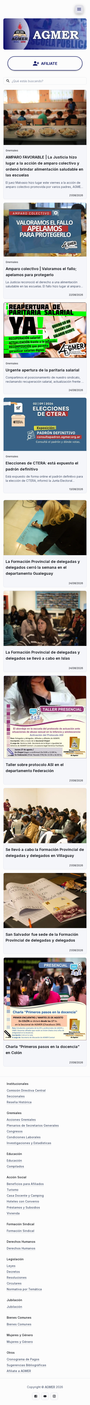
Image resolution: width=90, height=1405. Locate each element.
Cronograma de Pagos (23, 1359)
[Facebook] (36, 1396)
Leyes (11, 1266)
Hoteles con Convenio (23, 1201)
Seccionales (16, 1096)
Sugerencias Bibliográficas (26, 1365)
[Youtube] (45, 1396)
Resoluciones (17, 1277)
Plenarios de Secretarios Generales (33, 1125)
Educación (14, 1160)
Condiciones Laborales (24, 1137)
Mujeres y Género (20, 1341)
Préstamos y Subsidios (23, 1207)
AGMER (50, 1387)
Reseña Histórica (19, 1102)
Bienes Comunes (19, 1324)
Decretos (13, 1271)
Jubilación (14, 1306)
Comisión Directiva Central (26, 1090)
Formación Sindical (20, 1231)
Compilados (15, 1166)
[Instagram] (54, 1396)
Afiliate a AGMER (19, 1371)
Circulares (14, 1283)
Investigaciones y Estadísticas (29, 1143)
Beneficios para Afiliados (25, 1184)
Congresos (15, 1131)
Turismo (12, 1189)
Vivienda (13, 1213)
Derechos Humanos (21, 1248)
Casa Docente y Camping (25, 1195)
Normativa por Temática (24, 1289)
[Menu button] (79, 9)
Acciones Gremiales (21, 1119)
